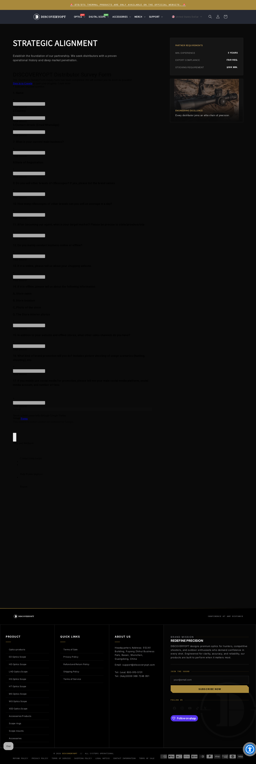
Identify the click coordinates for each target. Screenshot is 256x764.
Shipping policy (83, 758)
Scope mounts (16, 731)
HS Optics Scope (17, 679)
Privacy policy (40, 758)
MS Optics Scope (17, 694)
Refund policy (20, 758)
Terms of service (61, 758)
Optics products (17, 649)
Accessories (15, 738)
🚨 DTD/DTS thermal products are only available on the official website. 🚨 (128, 5)
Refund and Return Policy (76, 664)
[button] (79, 16)
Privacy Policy (70, 657)
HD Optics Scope (17, 664)
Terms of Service (72, 679)
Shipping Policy (71, 671)
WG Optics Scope (18, 701)
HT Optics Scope (17, 686)
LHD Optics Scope (18, 671)
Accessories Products (20, 716)
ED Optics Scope (17, 657)
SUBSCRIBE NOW (210, 689)
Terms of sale (146, 758)
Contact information (124, 758)
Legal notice (102, 758)
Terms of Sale (70, 649)
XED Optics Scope (18, 708)
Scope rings (15, 723)
